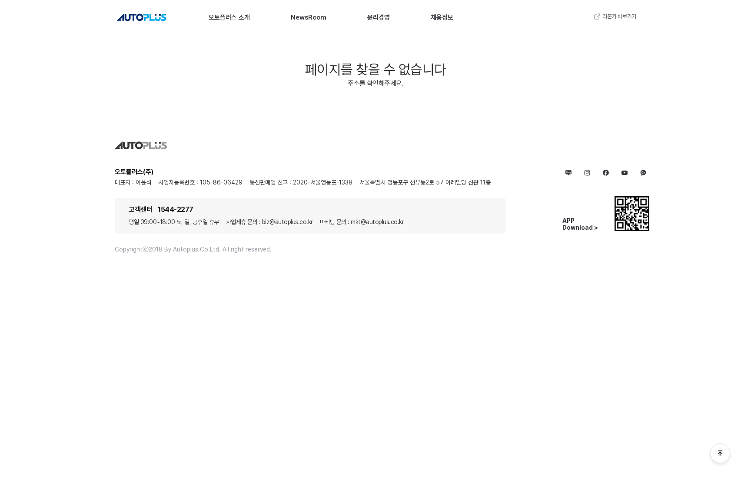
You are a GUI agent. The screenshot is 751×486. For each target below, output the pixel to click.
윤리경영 (378, 17)
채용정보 (442, 17)
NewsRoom (308, 17)
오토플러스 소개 (229, 17)
